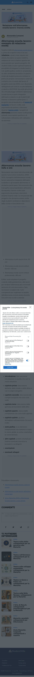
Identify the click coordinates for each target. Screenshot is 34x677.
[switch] (27, 341)
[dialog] (17, 339)
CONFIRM (10, 367)
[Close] (30, 307)
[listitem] (17, 337)
